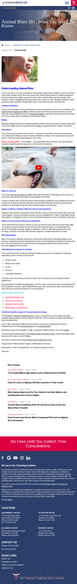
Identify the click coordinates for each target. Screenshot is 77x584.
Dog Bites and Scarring (14, 304)
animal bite (28, 284)
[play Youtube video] (38, 167)
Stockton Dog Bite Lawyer (24, 316)
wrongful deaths (44, 326)
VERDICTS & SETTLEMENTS (13, 565)
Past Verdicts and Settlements (35, 340)
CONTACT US (7, 568)
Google (66, 330)
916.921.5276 (10, 549)
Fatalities (20, 370)
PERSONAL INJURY (9, 562)
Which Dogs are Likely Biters (16, 307)
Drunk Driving (12, 414)
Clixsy (10, 500)
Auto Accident (12, 370)
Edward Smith (20, 50)
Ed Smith (8, 316)
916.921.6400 (13, 546)
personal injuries (27, 326)
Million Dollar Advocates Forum (42, 334)
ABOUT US (6, 559)
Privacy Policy (50, 484)
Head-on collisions (23, 379)
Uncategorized (12, 402)
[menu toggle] (67, 3)
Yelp (30, 330)
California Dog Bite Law (14, 297)
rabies (38, 126)
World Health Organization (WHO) (15, 112)
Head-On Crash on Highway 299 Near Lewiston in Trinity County (35, 382)
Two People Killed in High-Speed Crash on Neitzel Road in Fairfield (37, 373)
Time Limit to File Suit (14, 301)
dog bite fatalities (38, 114)
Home (7, 45)
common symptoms (18, 195)
